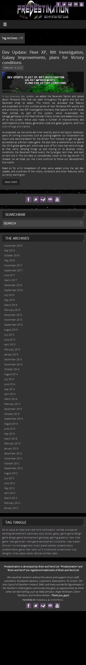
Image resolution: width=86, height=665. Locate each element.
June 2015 (9, 339)
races (34, 549)
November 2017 (13, 265)
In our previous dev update (18, 96)
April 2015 (9, 344)
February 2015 (12, 349)
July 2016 (9, 295)
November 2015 (13, 319)
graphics (63, 537)
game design (9, 537)
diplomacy (32, 533)
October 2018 (11, 255)
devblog (6, 533)
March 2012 (10, 498)
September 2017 (13, 270)
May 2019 (9, 250)
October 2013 (11, 414)
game (64, 533)
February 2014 (12, 404)
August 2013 (11, 423)
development (19, 533)
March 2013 (10, 438)
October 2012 (11, 463)
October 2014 (11, 369)
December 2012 (13, 453)
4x (7, 529)
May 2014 (9, 389)
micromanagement (22, 545)
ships (15, 553)
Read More (11, 181)
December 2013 (13, 409)
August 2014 (11, 374)
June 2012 (9, 483)
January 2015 (11, 354)
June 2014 (9, 384)
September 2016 (13, 290)
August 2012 (11, 473)
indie (71, 537)
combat (60, 529)
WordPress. (57, 599)
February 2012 (12, 503)
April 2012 (9, 493)
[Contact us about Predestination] (75, 4)
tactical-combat (42, 553)
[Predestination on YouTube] (81, 4)
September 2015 (13, 324)
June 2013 (9, 428)
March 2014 (10, 399)
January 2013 (11, 448)
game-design (74, 533)
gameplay (44, 537)
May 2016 (9, 300)
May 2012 (9, 488)
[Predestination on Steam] (70, 4)
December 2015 (13, 315)
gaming (54, 537)
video (54, 553)
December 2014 (13, 359)
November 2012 (13, 458)
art (17, 529)
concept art (71, 529)
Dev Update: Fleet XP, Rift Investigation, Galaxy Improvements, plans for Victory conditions (43, 57)
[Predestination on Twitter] (64, 4)
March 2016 (10, 305)
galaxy (56, 533)
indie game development (40, 541)
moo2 (36, 545)
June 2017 (9, 275)
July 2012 (9, 478)
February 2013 (12, 443)
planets (52, 545)
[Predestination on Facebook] (58, 4)
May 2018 (9, 260)
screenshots (64, 549)
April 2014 (9, 394)
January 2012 (11, 508)
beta (22, 529)
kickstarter (60, 541)
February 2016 (12, 310)
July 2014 (9, 379)
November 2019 (13, 245)
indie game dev (17, 541)
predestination (65, 545)
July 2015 (9, 334)
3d (3, 529)
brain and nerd (33, 529)
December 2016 (13, 285)
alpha (12, 529)
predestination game (13, 549)
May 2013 (9, 433)
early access (45, 533)
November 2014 (13, 364)
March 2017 (10, 280)
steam (29, 553)
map (69, 541)
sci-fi (40, 549)
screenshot (50, 549)
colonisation (48, 529)
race (28, 549)
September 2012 (13, 468)
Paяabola (41, 599)
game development (27, 537)
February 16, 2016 (13, 67)
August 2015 (11, 329)
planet (44, 545)
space (22, 553)
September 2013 (13, 418)
